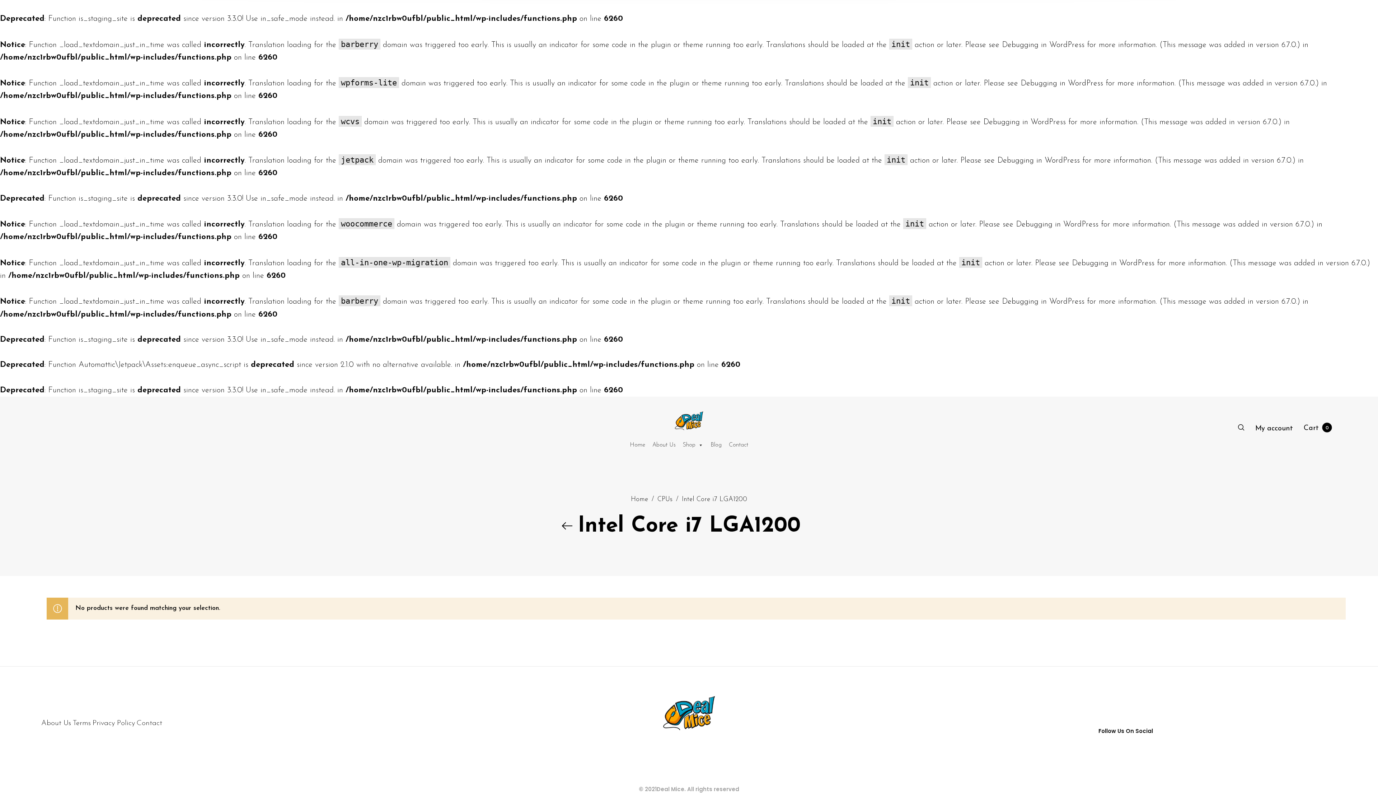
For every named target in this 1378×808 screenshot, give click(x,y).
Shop (689, 445)
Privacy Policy (114, 723)
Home (637, 445)
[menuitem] (1274, 428)
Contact (738, 445)
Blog (716, 445)
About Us (664, 445)
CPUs (664, 499)
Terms (82, 723)
